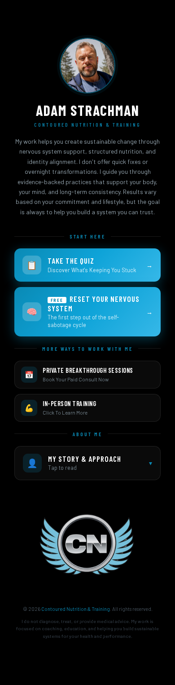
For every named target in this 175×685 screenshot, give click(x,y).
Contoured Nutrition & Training (75, 609)
